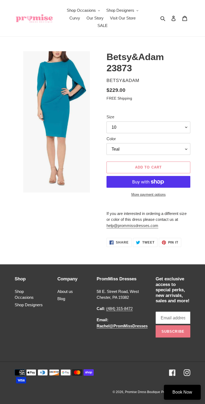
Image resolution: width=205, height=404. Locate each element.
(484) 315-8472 (119, 308)
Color (111, 138)
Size (110, 117)
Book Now (182, 392)
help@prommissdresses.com (132, 225)
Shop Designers (29, 305)
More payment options (148, 195)
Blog (61, 298)
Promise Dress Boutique (142, 392)
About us (65, 291)
